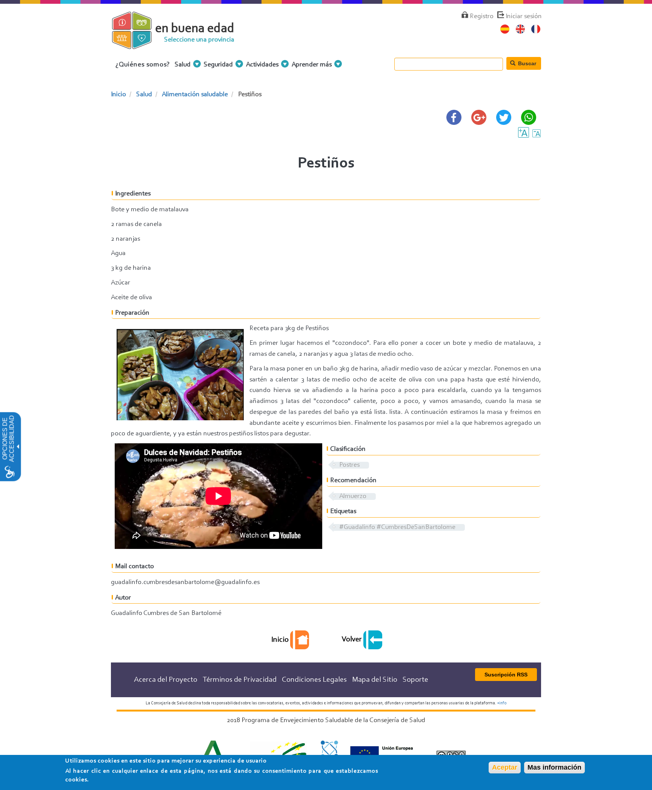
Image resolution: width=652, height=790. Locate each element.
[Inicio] (138, 45)
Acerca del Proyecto (165, 680)
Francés (536, 29)
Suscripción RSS (505, 675)
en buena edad (194, 28)
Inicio (118, 94)
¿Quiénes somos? (142, 64)
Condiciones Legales (314, 680)
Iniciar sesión (524, 16)
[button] (17, 446)
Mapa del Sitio (374, 680)
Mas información (554, 767)
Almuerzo (352, 496)
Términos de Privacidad (240, 680)
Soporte (415, 680)
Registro (482, 16)
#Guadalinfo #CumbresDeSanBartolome (397, 527)
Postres (349, 465)
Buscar (526, 63)
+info (501, 703)
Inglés (520, 29)
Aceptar (504, 767)
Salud (144, 94)
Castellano (505, 29)
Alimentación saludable (195, 94)
